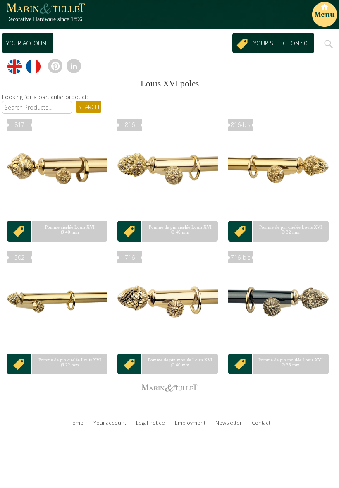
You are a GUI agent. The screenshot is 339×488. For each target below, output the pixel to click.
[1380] (19, 364)
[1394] (129, 231)
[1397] (19, 231)
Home (76, 422)
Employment (190, 422)
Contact (261, 422)
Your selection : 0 (282, 43)
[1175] (129, 364)
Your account (27, 43)
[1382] (240, 364)
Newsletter (228, 422)
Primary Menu (324, 14)
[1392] (240, 231)
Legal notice (150, 422)
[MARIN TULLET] (45, 12)
